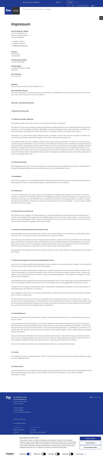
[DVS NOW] (8, 11)
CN (99, 397)
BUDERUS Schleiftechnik (18, 430)
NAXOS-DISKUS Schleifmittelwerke (38, 432)
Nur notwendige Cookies (90, 447)
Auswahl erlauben (90, 443)
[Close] (77, 2)
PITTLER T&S (16, 432)
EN (96, 397)
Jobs (68, 5)
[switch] (43, 454)
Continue (69, 2)
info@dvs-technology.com (20, 45)
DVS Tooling (33, 430)
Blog (73, 5)
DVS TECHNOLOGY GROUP (19, 423)
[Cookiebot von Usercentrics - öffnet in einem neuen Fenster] (9, 454)
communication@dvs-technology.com (22, 412)
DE (93, 397)
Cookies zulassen (90, 438)
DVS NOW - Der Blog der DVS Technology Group (34, 9)
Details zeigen (80, 454)
